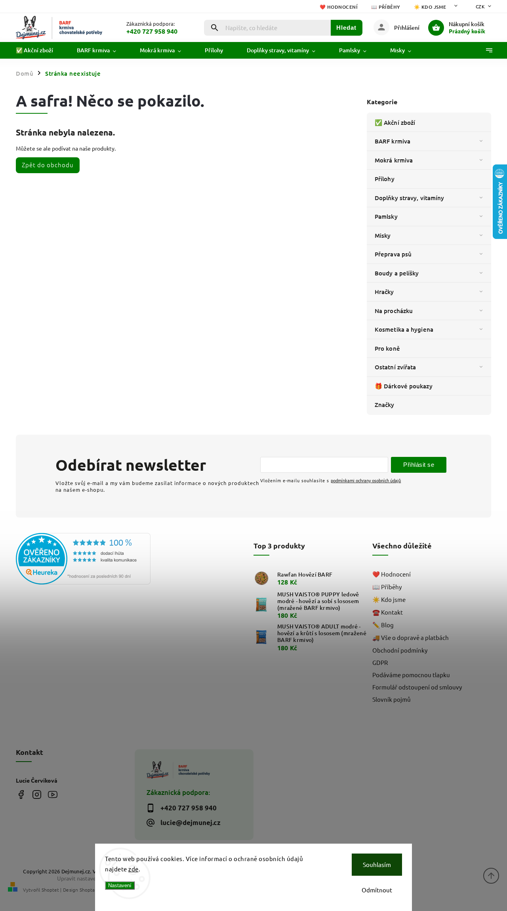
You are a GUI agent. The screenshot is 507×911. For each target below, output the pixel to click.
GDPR (380, 662)
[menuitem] (40, 50)
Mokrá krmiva (394, 160)
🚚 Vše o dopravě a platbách (410, 637)
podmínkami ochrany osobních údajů (366, 480)
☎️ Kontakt (387, 612)
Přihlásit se (418, 464)
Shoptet (50, 889)
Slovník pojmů (391, 699)
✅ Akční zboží (395, 122)
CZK (480, 6)
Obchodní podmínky (399, 650)
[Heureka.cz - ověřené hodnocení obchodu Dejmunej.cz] (72, 559)
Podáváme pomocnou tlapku (411, 674)
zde (133, 869)
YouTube (52, 794)
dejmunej (21, 794)
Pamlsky (386, 216)
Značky (385, 405)
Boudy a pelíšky (397, 273)
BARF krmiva (392, 141)
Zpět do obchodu (48, 164)
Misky (383, 235)
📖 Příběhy (385, 7)
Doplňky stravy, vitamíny (409, 198)
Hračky (384, 292)
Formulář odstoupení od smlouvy (417, 687)
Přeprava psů (393, 254)
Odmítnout (377, 890)
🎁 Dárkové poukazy (404, 386)
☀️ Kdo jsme (430, 7)
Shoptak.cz (91, 889)
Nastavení (120, 885)
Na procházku (394, 311)
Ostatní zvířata (395, 367)
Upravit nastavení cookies (89, 878)
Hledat (346, 27)
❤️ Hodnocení (339, 7)
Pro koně (387, 348)
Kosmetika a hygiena (404, 329)
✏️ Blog (383, 624)
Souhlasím (377, 864)
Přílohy (385, 179)
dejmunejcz (37, 794)
